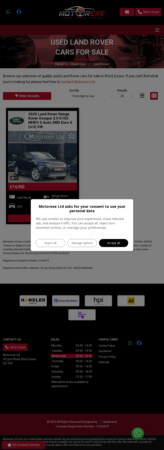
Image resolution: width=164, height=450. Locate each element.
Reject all (50, 243)
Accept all (113, 243)
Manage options (82, 243)
